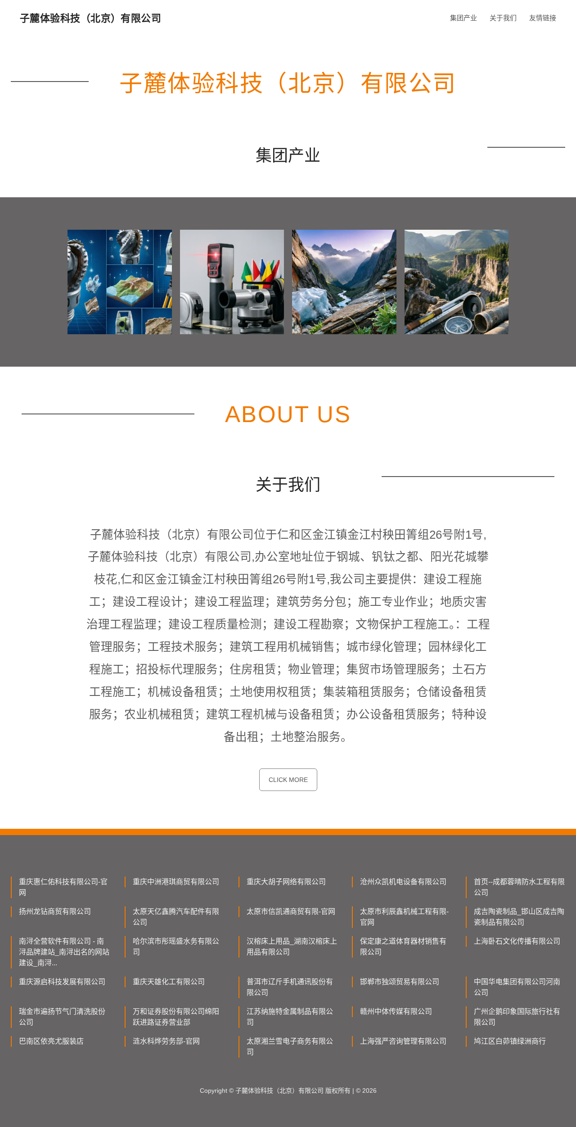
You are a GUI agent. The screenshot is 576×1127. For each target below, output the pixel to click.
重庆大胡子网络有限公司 (286, 882)
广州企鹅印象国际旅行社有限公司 (517, 1017)
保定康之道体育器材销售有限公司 (403, 946)
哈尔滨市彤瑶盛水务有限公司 (176, 946)
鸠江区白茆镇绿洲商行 (510, 1041)
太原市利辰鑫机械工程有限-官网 (404, 917)
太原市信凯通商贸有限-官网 (291, 911)
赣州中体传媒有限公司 (396, 1011)
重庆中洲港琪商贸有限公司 (176, 882)
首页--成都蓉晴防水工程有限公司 (519, 887)
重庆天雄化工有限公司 (169, 982)
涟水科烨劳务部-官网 (166, 1041)
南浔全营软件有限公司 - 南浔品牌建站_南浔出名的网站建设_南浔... (64, 952)
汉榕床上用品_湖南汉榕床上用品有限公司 (292, 946)
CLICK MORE (288, 779)
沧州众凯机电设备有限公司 (403, 882)
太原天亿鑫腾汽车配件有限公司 (176, 917)
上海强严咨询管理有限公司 (403, 1041)
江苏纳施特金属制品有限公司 (290, 1017)
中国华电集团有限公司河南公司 (517, 987)
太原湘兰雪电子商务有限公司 (290, 1046)
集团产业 (463, 18)
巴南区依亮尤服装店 (51, 1041)
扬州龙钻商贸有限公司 (55, 911)
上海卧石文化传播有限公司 (517, 941)
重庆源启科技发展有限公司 (62, 982)
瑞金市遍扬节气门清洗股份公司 (62, 1017)
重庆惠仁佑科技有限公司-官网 (63, 887)
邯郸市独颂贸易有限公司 (399, 982)
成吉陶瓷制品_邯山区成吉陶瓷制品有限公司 (519, 917)
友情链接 (542, 18)
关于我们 (503, 18)
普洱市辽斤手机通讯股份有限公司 (290, 987)
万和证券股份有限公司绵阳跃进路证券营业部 (176, 1017)
